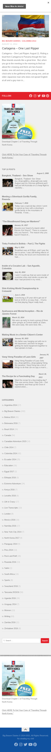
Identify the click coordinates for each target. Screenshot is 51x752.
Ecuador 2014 (10, 459)
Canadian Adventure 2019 (15, 441)
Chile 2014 (8, 447)
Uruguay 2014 (10, 604)
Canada (7, 435)
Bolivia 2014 (9, 417)
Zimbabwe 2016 (11, 628)
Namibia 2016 (10, 526)
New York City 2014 (12, 532)
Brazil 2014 (9, 429)
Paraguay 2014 (10, 544)
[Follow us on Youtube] (43, 95)
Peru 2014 (8, 550)
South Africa (9, 574)
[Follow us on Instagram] (34, 95)
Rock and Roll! (10, 556)
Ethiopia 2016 (10, 477)
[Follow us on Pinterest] (47, 95)
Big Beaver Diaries (11, 41)
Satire (6, 568)
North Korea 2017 (11, 538)
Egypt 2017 (9, 471)
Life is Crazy (9, 502)
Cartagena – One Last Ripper (20, 48)
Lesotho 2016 (10, 496)
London (7, 514)
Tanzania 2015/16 (11, 592)
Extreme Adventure (12, 483)
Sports (7, 580)
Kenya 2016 (9, 489)
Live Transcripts (11, 508)
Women (7, 610)
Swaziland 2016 (11, 586)
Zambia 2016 (9, 622)
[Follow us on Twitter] (39, 95)
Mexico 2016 (9, 520)
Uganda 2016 (10, 598)
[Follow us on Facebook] (30, 95)
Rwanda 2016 (10, 562)
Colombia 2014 (29, 41)
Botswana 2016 (11, 423)
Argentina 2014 (10, 405)
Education (8, 465)
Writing (7, 616)
